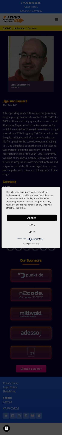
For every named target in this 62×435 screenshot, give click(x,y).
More (31, 231)
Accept (31, 217)
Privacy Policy (34, 243)
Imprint (25, 243)
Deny (31, 224)
